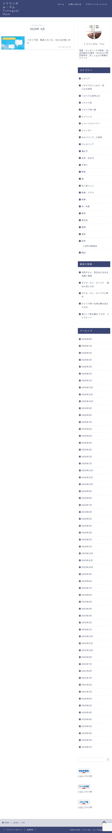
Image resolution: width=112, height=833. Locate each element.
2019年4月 (87, 733)
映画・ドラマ (88, 193)
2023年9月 (87, 574)
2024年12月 (87, 470)
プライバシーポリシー (14, 830)
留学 (84, 213)
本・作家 (86, 206)
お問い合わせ (75, 4)
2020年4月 (87, 713)
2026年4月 (87, 360)
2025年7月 (87, 422)
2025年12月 (87, 388)
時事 (84, 200)
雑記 (84, 253)
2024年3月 (87, 533)
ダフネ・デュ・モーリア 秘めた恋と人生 (95, 284)
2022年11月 (87, 643)
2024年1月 (87, 547)
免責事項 (30, 830)
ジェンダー (87, 130)
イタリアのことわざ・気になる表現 (93, 87)
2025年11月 (87, 394)
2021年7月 (87, 678)
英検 (84, 227)
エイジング (87, 117)
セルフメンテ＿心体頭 (92, 137)
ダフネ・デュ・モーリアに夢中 (95, 295)
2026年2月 (87, 374)
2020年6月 (87, 699)
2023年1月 (87, 630)
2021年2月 (87, 685)
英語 (84, 234)
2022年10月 (87, 650)
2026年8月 (87, 339)
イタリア (86, 78)
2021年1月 (87, 692)
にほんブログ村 (85, 776)
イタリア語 (87, 103)
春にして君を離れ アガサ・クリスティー (95, 316)
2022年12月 (87, 636)
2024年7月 (87, 505)
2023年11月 (87, 560)
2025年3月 (87, 450)
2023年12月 (87, 553)
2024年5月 (87, 519)
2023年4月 (87, 609)
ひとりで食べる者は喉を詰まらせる (95, 305)
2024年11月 (87, 477)
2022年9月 (87, 657)
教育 (84, 172)
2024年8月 (87, 498)
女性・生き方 (88, 158)
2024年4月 (87, 526)
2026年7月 (87, 346)
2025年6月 (87, 429)
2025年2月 (87, 457)
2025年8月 (87, 415)
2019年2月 (87, 747)
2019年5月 (87, 726)
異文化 (85, 220)
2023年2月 (87, 623)
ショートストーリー (91, 123)
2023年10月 (87, 567)
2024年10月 (87, 484)
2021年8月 (87, 671)
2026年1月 (87, 381)
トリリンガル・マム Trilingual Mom (11, 9)
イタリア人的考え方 (91, 96)
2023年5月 (87, 602)
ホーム (61, 4)
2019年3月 (87, 740)
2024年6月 (87, 512)
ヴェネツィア (88, 144)
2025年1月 (87, 463)
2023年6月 (87, 595)
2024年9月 (87, 491)
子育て (85, 165)
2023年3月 (87, 616)
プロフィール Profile (96, 4)
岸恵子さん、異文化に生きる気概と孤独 (95, 274)
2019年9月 (87, 719)
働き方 (85, 151)
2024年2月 (87, 540)
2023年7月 (87, 588)
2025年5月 (87, 436)
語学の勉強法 (91, 246)
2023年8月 (87, 581)
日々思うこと (88, 186)
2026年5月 (87, 353)
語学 (84, 241)
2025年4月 (87, 443)
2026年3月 (87, 367)
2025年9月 (87, 408)
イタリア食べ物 (89, 110)
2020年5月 (87, 706)
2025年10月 (87, 401)
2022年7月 (87, 664)
